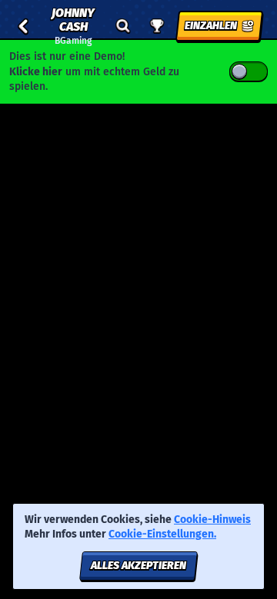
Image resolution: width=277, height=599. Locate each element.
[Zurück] (23, 26)
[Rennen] (157, 26)
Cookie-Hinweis (212, 519)
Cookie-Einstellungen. (162, 534)
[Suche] (123, 26)
